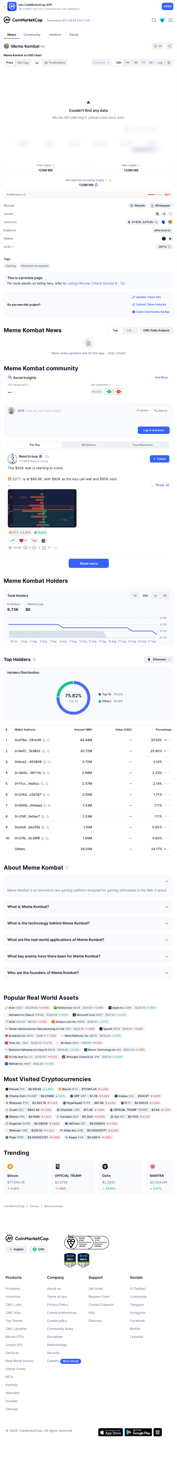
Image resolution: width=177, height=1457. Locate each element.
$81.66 (91, 1102)
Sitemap (12, 1409)
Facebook (137, 1321)
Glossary (95, 1321)
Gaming (11, 266)
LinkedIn (136, 1337)
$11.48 (82, 1109)
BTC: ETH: (76, 20)
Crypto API (14, 1345)
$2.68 (142, 1109)
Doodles (12, 1401)
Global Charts (16, 1369)
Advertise (13, 1296)
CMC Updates (16, 1329)
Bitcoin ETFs (15, 1337)
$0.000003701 (34, 1137)
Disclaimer (55, 1337)
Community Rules (60, 1329)
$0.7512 (132, 1116)
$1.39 (91, 1095)
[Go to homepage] (23, 20)
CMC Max (13, 1313)
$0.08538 (34, 1123)
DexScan (12, 1353)
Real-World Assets (20, 1361)
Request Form (98, 1296)
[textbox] (74, 416)
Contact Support (101, 1304)
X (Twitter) (138, 1288)
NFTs (9, 1377)
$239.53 (31, 1130)
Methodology (57, 1345)
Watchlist (13, 1393)
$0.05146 (31, 1089)
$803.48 (30, 1109)
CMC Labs (14, 1304)
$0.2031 (82, 1116)
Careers (53, 1361)
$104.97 (139, 1095)
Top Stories (14, 1321)
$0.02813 (90, 1137)
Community (138, 1296)
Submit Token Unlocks (151, 304)
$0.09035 (142, 1102)
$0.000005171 (91, 1130)
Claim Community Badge (152, 311)
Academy (13, 1288)
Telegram (137, 1304)
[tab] (37, 62)
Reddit (135, 1329)
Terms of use (57, 1296)
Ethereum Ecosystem (35, 266)
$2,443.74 (33, 1102)
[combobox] (101, 62)
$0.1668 (30, 1116)
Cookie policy (57, 1321)
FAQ (91, 1313)
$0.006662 (93, 1123)
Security (53, 1353)
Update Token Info (148, 297)
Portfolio (12, 1385)
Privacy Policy (57, 1304)
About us (54, 1288)
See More (161, 377)
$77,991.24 (85, 1089)
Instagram (137, 1313)
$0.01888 (37, 1095)
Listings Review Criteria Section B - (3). (96, 283)
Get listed (95, 1288)
